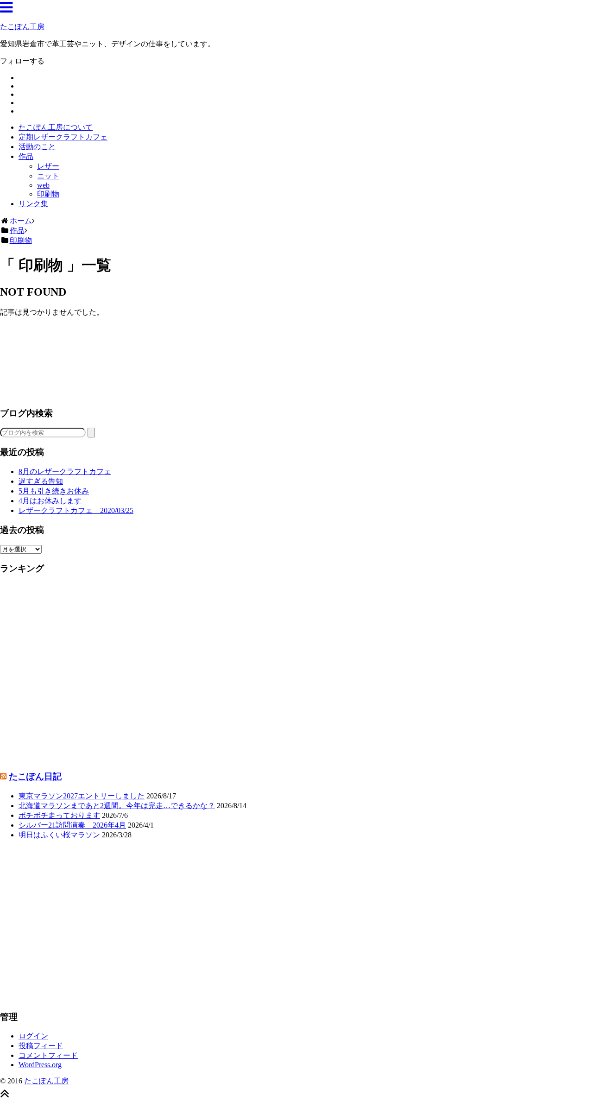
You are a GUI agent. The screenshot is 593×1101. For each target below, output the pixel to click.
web (43, 185)
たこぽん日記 (35, 776)
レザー (48, 166)
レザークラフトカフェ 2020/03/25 (76, 510)
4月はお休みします (50, 501)
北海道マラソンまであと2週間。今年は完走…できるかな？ (117, 806)
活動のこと (37, 147)
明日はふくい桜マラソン (59, 835)
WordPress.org (40, 1065)
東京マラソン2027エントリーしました (82, 796)
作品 (26, 156)
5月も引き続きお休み (54, 491)
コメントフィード (48, 1055)
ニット (48, 176)
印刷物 (48, 194)
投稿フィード (41, 1046)
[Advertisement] (278, 361)
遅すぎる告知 (41, 481)
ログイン (33, 1036)
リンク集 (33, 204)
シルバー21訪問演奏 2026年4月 (72, 825)
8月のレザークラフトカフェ (65, 471)
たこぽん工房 (22, 27)
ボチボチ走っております (59, 815)
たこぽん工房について (56, 127)
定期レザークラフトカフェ (63, 137)
